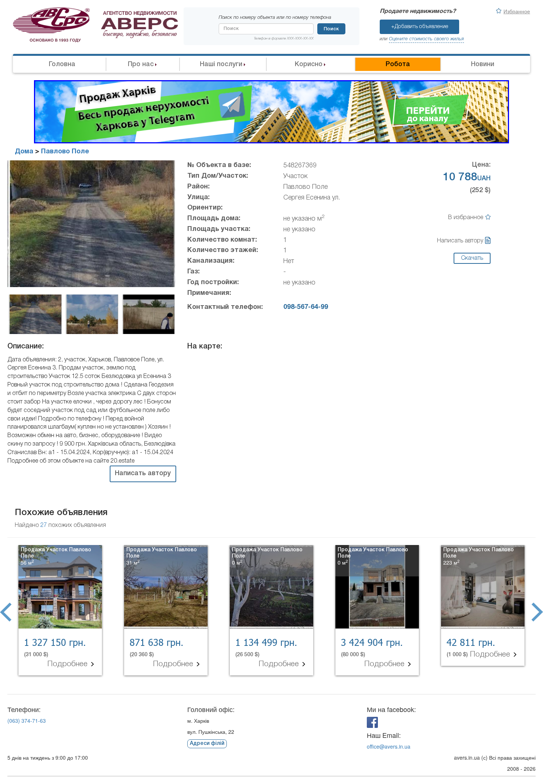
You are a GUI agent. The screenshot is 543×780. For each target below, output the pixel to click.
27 (43, 525)
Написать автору (460, 240)
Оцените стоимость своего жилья (426, 39)
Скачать (472, 258)
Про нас (141, 64)
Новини (482, 64)
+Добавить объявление (419, 26)
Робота (398, 64)
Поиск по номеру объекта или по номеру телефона (275, 18)
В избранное (465, 217)
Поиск (331, 29)
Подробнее (68, 664)
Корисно (308, 64)
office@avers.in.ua (388, 746)
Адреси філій (207, 743)
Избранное (516, 11)
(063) (26, 720)
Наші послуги (221, 64)
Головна (62, 64)
